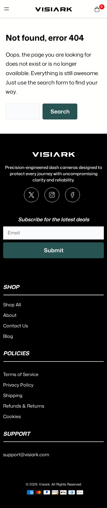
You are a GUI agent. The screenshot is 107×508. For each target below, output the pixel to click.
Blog (8, 336)
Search (60, 111)
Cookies (12, 416)
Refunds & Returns (23, 406)
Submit (53, 250)
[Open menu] (6, 8)
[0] (97, 9)
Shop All (12, 305)
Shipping (12, 395)
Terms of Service (21, 374)
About (10, 315)
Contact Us (15, 326)
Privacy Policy (18, 385)
